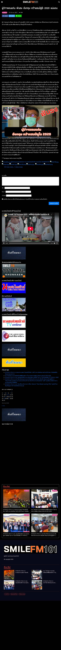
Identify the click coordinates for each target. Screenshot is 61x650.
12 (7, 395)
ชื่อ (3, 188)
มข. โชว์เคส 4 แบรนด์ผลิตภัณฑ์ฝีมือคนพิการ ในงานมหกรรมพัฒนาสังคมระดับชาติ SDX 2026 (28, 375)
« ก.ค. (3, 405)
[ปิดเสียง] (54, 243)
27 (9, 398)
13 (9, 395)
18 (6, 396)
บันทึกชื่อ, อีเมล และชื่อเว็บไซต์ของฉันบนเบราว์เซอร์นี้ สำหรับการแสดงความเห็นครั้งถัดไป (25, 199)
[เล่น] (4, 243)
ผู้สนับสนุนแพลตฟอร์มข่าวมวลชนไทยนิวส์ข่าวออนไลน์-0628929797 (30, 162)
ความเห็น (4, 175)
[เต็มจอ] (57, 243)
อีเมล (3, 191)
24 (4, 398)
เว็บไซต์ (4, 195)
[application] (30, 229)
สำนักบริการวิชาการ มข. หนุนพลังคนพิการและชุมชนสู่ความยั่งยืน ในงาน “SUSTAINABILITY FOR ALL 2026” (32, 377)
